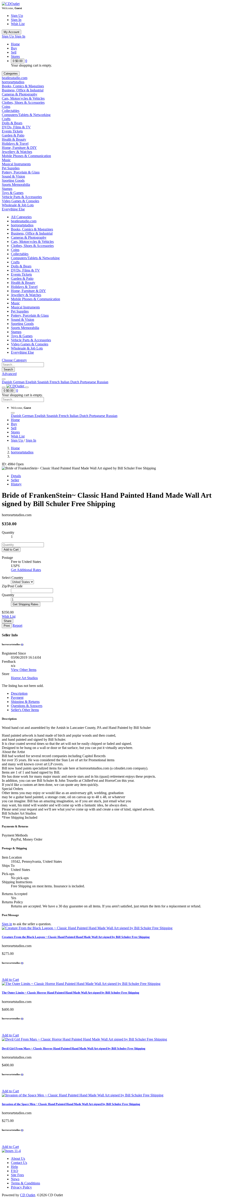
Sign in (7, 924)
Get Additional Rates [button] (26, 570)
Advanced (9, 374)
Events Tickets (12, 131)
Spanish (43, 382)
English (31, 382)
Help (14, 1167)
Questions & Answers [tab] (26, 706)
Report (17, 625)
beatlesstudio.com (14, 78)
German (19, 382)
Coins (6, 107)
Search (8, 369)
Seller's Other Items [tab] (25, 710)
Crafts (6, 119)
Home (15, 44)
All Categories (21, 217)
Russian (102, 382)
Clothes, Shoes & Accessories (23, 102)
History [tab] (16, 484)
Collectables (10, 111)
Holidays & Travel (15, 143)
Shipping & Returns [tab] (25, 702)
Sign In (16, 20)
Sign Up (17, 16)
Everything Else (13, 209)
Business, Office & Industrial (22, 90)
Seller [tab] (15, 480)
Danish (7, 382)
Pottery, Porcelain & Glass (21, 172)
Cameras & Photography (19, 94)
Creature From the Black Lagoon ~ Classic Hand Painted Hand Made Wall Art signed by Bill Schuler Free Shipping (76, 937)
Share (7, 621)
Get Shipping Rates (25, 604)
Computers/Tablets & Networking (26, 115)
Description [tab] (19, 693)
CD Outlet (27, 1195)
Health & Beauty (14, 139)
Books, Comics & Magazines (23, 86)
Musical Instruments (16, 164)
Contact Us (19, 1163)
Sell (13, 52)
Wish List (18, 24)
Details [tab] (16, 476)
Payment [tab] (17, 697)
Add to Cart (11, 549)
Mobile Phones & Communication (26, 156)
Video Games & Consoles (20, 201)
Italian (65, 382)
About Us (18, 1158)
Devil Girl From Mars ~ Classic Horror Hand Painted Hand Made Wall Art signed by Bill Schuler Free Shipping (73, 1048)
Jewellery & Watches (17, 152)
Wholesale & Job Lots (18, 205)
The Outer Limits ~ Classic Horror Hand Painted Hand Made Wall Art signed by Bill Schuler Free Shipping (70, 992)
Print (7, 625)
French (55, 382)
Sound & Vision (13, 176)
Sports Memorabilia (16, 184)
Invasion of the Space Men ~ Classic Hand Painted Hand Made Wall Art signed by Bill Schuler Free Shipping (71, 1104)
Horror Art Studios (24, 678)
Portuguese (88, 382)
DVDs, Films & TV (16, 127)
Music (6, 160)
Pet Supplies (11, 168)
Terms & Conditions (25, 1183)
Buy (14, 48)
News (15, 1179)
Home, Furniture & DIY (19, 148)
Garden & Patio (13, 135)
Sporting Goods (13, 180)
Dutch (75, 382)
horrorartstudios (13, 82)
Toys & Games (12, 193)
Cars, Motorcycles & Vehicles (23, 98)
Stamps (7, 189)
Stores (15, 56)
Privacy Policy (21, 1187)
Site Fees (17, 1175)
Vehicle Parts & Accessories (22, 197)
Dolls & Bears (12, 123)
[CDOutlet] (11, 4)
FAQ (14, 1171)
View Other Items (23, 670)
